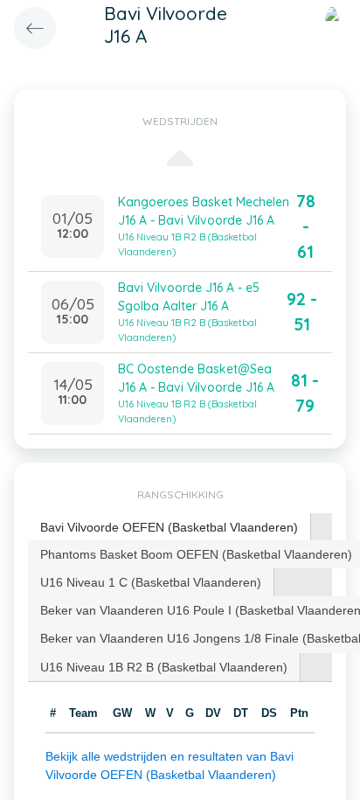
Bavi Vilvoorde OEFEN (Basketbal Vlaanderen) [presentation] (169, 527)
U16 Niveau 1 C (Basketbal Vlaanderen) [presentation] (150, 582)
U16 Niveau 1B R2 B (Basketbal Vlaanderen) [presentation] (163, 667)
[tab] (169, 527)
